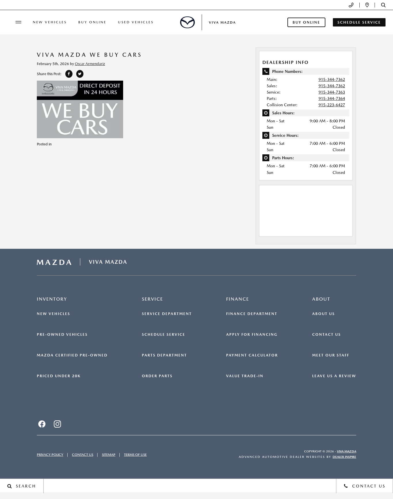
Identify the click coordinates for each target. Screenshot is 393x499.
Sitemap (108, 455)
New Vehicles (50, 22)
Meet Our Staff (330, 355)
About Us (323, 314)
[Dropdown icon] (351, 5)
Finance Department (251, 314)
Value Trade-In (245, 376)
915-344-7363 (331, 92)
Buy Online (92, 22)
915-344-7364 (331, 98)
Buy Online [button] (306, 22)
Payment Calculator (252, 355)
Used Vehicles (136, 22)
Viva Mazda (346, 451)
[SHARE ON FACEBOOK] (69, 74)
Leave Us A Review (334, 376)
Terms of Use (135, 455)
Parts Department (164, 355)
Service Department (167, 314)
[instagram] (57, 424)
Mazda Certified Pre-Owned (72, 355)
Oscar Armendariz (90, 64)
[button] (383, 5)
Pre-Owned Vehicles (62, 335)
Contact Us (326, 335)
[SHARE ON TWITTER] (79, 74)
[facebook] (41, 424)
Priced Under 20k (59, 376)
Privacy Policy (50, 455)
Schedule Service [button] (359, 22)
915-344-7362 (331, 79)
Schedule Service (163, 335)
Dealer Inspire (344, 457)
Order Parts (157, 376)
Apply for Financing (252, 335)
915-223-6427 (331, 105)
